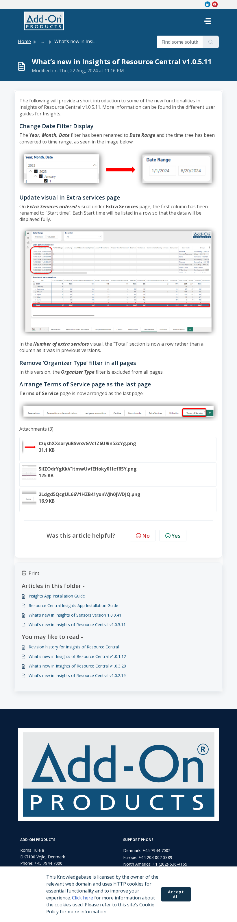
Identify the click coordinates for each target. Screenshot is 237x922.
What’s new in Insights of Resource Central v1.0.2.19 (77, 675)
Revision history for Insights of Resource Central (74, 647)
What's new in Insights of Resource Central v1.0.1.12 (77, 656)
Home (24, 41)
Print (34, 573)
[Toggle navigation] (207, 21)
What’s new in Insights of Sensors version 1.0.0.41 (75, 615)
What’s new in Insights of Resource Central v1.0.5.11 (77, 624)
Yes (176, 535)
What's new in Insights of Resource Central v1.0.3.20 (77, 666)
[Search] (211, 42)
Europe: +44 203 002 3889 (147, 857)
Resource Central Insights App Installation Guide (73, 605)
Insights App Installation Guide (57, 596)
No (146, 535)
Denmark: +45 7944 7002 (147, 850)
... (42, 41)
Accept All (176, 894)
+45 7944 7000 (48, 863)
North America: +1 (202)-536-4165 (155, 864)
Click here (82, 898)
